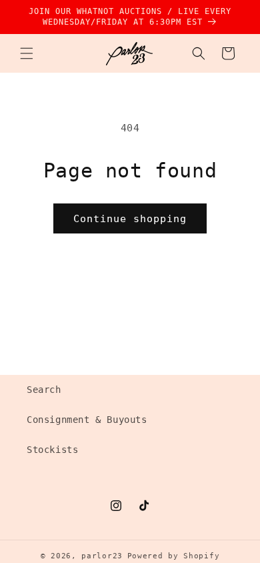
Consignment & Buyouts (87, 419)
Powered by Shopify (173, 556)
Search (44, 389)
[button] (26, 53)
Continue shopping (130, 219)
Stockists (52, 449)
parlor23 (102, 556)
